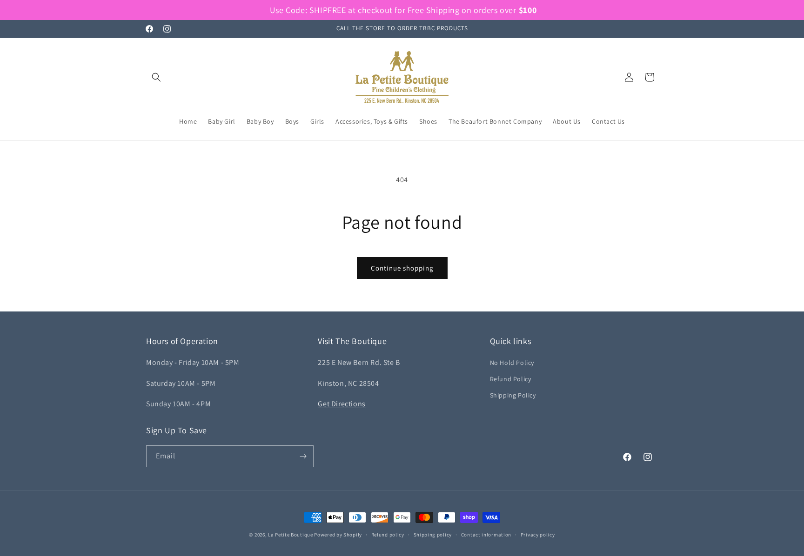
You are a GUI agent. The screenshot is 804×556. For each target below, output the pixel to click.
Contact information (486, 534)
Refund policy (387, 534)
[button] (156, 77)
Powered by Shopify (338, 534)
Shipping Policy (513, 395)
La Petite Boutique (290, 534)
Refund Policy (510, 379)
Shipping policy (433, 534)
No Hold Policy (512, 362)
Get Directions (341, 404)
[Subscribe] (303, 456)
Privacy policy (538, 534)
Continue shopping (402, 268)
